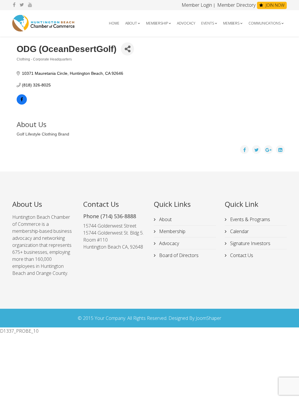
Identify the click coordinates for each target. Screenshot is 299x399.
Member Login (197, 5)
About (131, 23)
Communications (264, 23)
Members (231, 23)
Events (207, 23)
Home (114, 23)
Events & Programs (249, 219)
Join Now (274, 5)
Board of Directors (178, 255)
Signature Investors (249, 243)
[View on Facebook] (22, 103)
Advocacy (186, 23)
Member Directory (235, 5)
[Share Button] (127, 48)
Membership (157, 23)
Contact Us (241, 255)
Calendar (239, 231)
